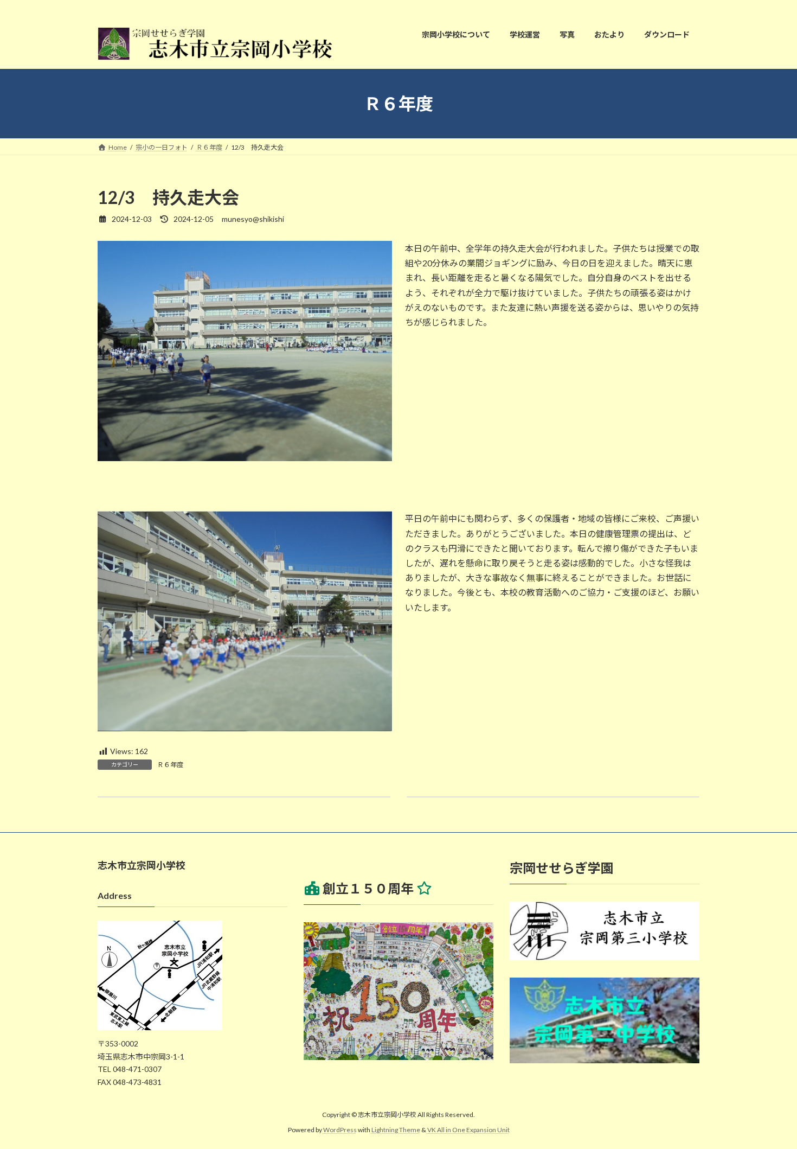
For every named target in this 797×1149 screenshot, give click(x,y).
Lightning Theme (395, 1130)
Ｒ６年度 (170, 765)
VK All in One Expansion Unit (468, 1130)
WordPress (340, 1130)
